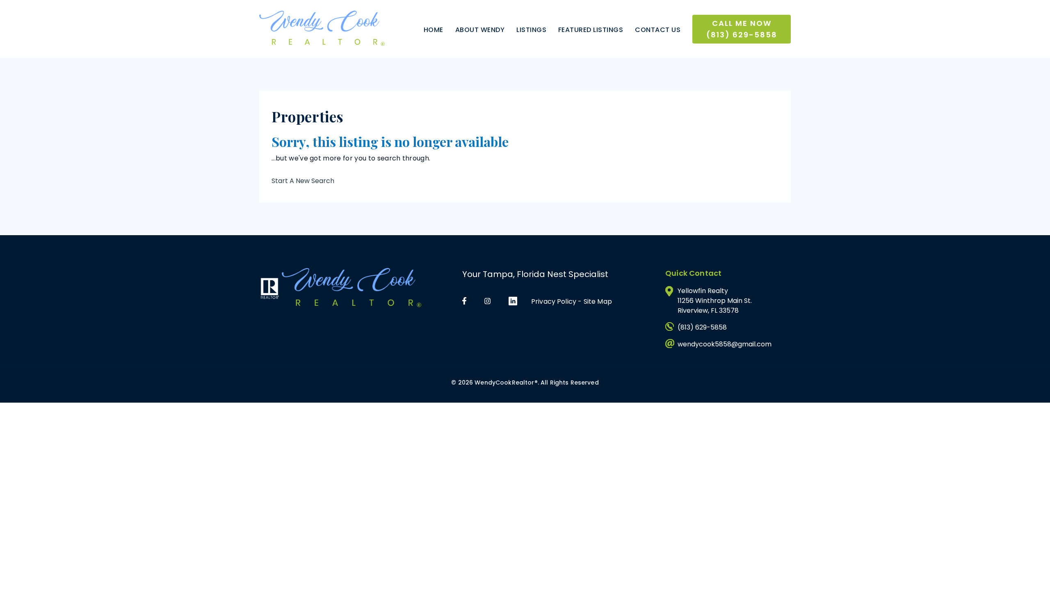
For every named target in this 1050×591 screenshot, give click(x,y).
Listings (531, 29)
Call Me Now (741, 29)
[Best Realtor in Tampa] (322, 28)
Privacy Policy (553, 301)
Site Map (598, 301)
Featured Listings (590, 29)
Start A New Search (303, 181)
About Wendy (479, 29)
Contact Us (657, 29)
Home (433, 29)
